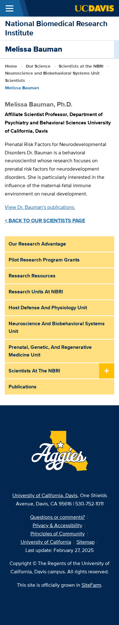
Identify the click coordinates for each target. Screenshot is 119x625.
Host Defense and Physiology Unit (48, 307)
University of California (46, 542)
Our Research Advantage (37, 243)
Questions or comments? (57, 517)
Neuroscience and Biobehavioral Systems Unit (57, 327)
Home (11, 66)
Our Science (38, 66)
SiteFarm (91, 585)
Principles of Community (57, 533)
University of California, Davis (44, 495)
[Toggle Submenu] (106, 371)
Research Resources (32, 275)
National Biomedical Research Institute (56, 28)
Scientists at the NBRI (81, 66)
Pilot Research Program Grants (44, 259)
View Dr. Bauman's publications (40, 207)
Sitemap (85, 542)
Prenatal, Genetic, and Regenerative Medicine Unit (50, 350)
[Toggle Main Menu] (9, 8)
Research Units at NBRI (36, 291)
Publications (22, 386)
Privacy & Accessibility (57, 525)
